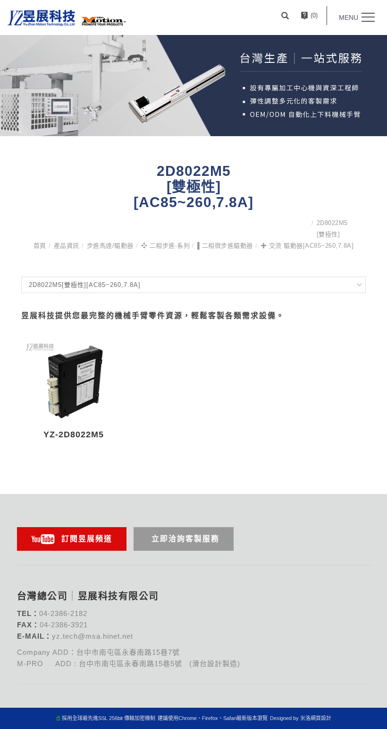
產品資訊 (66, 245)
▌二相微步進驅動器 (225, 245)
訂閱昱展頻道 (86, 539)
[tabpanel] (193, 85)
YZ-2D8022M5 (73, 434)
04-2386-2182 (63, 613)
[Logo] (67, 17)
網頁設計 (321, 718)
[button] (286, 15)
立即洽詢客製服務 (185, 539)
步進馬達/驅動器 (110, 245)
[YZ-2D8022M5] (73, 380)
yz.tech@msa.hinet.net (92, 636)
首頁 (40, 245)
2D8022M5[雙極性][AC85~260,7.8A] (328, 234)
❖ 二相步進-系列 (165, 245)
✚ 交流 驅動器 (282, 245)
